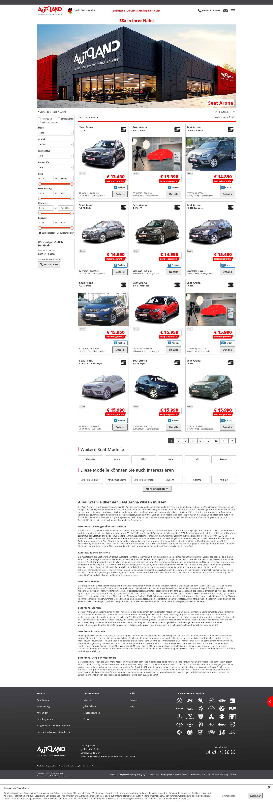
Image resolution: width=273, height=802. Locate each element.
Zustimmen (255, 795)
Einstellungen (228, 795)
